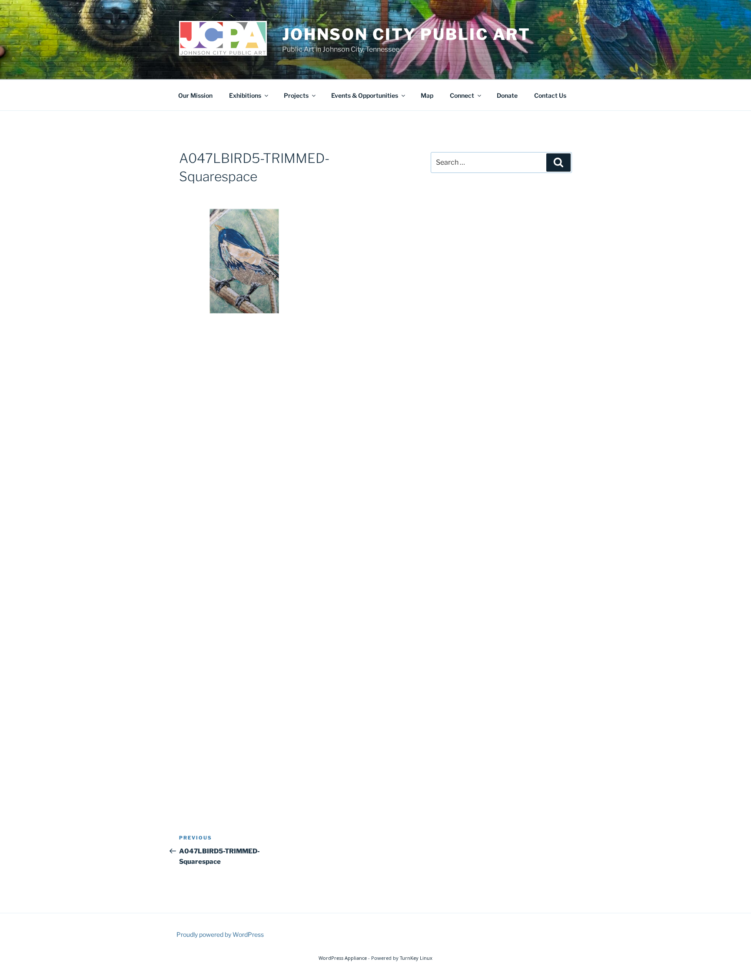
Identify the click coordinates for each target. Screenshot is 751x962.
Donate (507, 95)
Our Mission (195, 95)
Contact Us (550, 95)
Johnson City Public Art (406, 34)
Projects (296, 95)
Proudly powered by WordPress (220, 934)
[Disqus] (293, 448)
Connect (462, 95)
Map (427, 95)
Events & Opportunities (364, 95)
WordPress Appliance (343, 958)
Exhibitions (245, 95)
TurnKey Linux (416, 958)
